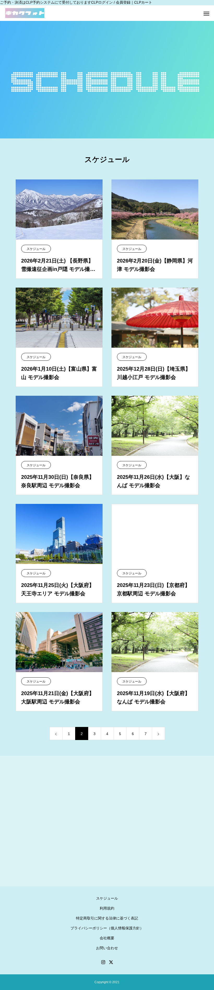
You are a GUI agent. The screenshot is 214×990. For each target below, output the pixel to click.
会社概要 (107, 938)
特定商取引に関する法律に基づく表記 (107, 918)
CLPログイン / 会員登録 (110, 2)
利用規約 (107, 908)
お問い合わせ (107, 948)
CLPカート (143, 2)
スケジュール (36, 249)
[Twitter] (111, 962)
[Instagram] (103, 962)
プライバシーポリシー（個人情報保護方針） (107, 928)
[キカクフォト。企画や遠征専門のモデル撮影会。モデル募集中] (24, 13)
